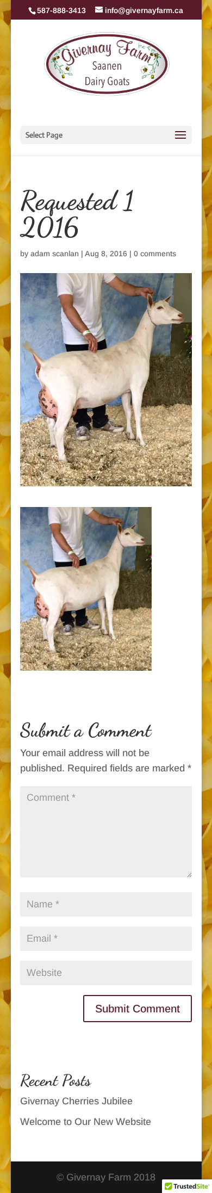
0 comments (155, 253)
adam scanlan (54, 253)
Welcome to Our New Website (85, 1121)
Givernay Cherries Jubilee (76, 1101)
